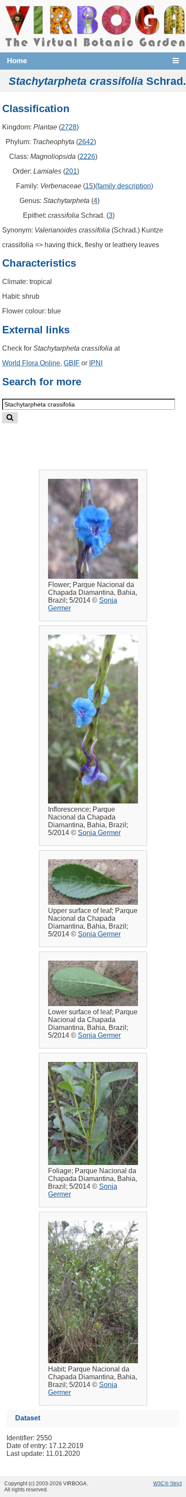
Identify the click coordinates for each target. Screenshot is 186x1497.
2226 (87, 156)
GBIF (72, 363)
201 (71, 171)
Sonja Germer (99, 832)
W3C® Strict (167, 1484)
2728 (69, 127)
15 (89, 186)
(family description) (124, 186)
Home (17, 61)
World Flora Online (31, 363)
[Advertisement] (102, 439)
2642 (86, 141)
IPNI (96, 363)
